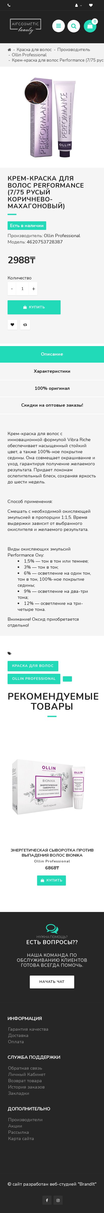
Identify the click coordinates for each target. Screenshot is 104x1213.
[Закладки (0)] (91, 5)
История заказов (26, 1087)
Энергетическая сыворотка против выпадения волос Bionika (52, 853)
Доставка (18, 1035)
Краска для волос (34, 50)
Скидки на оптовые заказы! (52, 405)
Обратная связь (25, 1068)
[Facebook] (46, 1200)
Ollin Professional (29, 55)
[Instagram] (58, 1200)
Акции (15, 1126)
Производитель (73, 50)
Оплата (16, 1042)
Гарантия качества (28, 1029)
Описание (52, 354)
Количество (20, 278)
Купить (36, 307)
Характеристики (52, 371)
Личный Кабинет (26, 1074)
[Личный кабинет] (79, 5)
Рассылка (18, 1132)
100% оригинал (52, 388)
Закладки (18, 1093)
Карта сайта (21, 1139)
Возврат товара (25, 1081)
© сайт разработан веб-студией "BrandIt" (52, 1184)
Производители (25, 1120)
